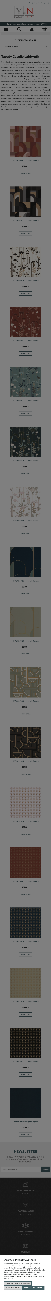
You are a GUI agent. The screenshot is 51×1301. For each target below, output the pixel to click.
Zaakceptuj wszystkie (33, 1287)
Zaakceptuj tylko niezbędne (18, 1283)
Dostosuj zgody (13, 1287)
